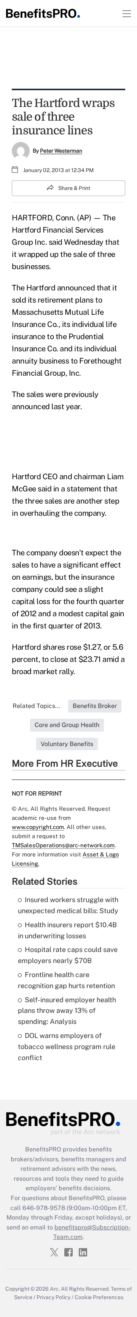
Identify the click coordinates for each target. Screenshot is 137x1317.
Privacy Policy (53, 1297)
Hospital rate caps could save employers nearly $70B (68, 955)
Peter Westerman (61, 151)
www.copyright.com (38, 827)
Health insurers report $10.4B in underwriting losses (67, 930)
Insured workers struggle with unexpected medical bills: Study (68, 905)
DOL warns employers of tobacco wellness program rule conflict (66, 1047)
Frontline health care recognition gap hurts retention (66, 980)
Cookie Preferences (99, 1297)
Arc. (55, 1289)
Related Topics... (37, 706)
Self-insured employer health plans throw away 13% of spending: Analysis (67, 1011)
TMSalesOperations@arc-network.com (63, 845)
